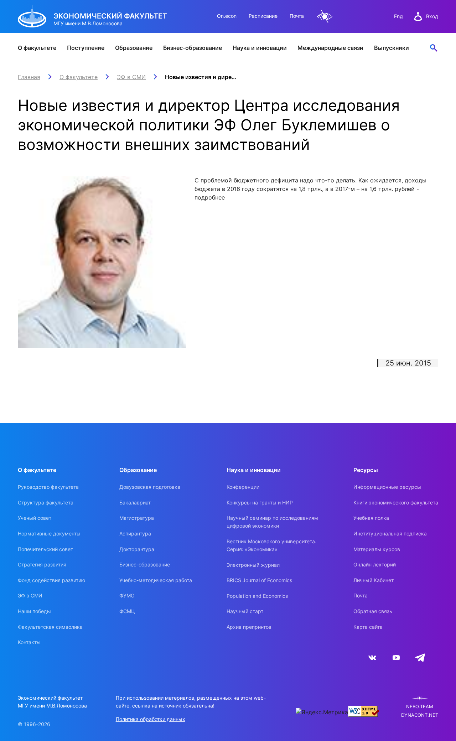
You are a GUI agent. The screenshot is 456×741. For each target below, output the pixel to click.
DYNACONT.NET (419, 715)
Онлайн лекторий (374, 564)
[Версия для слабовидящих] (325, 16)
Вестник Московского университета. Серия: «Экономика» (271, 545)
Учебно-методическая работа (155, 580)
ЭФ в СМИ (30, 595)
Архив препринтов (249, 627)
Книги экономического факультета (395, 502)
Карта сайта (368, 627)
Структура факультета (45, 502)
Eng (398, 16)
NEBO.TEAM (419, 706)
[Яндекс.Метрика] (322, 712)
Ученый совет (34, 518)
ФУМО (127, 595)
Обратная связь (372, 611)
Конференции (243, 487)
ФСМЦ (127, 611)
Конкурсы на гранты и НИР (260, 502)
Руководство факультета (48, 487)
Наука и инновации (260, 47)
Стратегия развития (42, 564)
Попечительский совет (45, 549)
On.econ (227, 16)
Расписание (263, 16)
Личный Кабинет (373, 580)
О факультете (37, 47)
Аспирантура (135, 533)
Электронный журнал (253, 565)
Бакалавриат (135, 502)
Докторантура (136, 549)
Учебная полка (371, 518)
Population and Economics (257, 596)
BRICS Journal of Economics (259, 580)
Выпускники (391, 47)
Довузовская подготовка (149, 487)
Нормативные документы (49, 533)
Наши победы (34, 611)
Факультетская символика (50, 627)
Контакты (29, 642)
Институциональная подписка (390, 533)
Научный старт (245, 611)
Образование (133, 47)
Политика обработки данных (150, 719)
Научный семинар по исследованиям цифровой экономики (272, 522)
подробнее (210, 197)
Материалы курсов (376, 549)
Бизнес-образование (192, 47)
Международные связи (330, 47)
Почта (297, 16)
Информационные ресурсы (387, 487)
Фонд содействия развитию (51, 580)
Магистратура (136, 518)
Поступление (85, 47)
